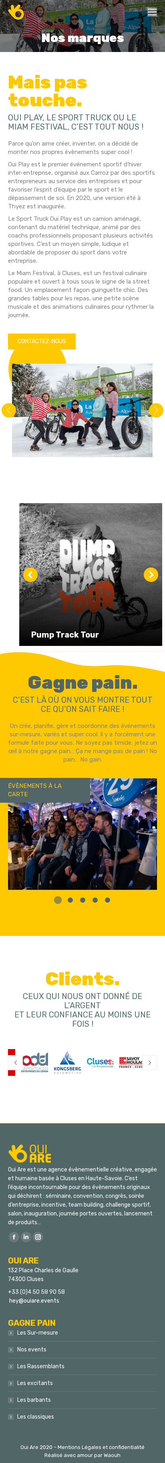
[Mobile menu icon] (152, 12)
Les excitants (35, 1383)
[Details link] (61, 615)
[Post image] (90, 574)
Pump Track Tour (65, 635)
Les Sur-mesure (37, 1332)
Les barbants (34, 1400)
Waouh (112, 1455)
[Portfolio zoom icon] (40, 615)
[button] (57, 900)
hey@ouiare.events (34, 1300)
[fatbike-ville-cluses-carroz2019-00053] (82, 411)
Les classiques (35, 1416)
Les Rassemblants (40, 1366)
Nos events (31, 1349)
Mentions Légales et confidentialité (101, 1447)
